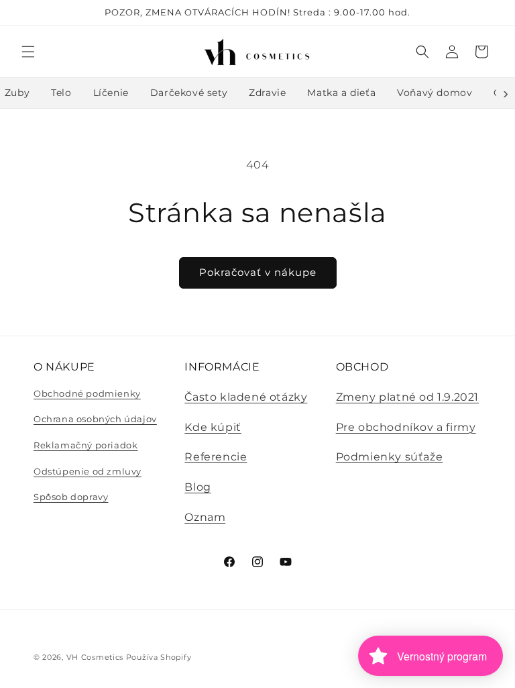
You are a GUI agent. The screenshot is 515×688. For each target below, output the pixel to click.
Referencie (215, 456)
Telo (61, 93)
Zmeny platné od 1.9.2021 (407, 397)
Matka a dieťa (341, 93)
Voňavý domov (434, 93)
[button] (28, 51)
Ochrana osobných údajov (95, 418)
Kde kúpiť (212, 427)
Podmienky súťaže (389, 456)
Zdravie (267, 93)
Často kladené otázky (245, 397)
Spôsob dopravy (71, 496)
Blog (197, 487)
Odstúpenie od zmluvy (87, 471)
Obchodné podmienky (87, 393)
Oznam (204, 517)
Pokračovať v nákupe (258, 272)
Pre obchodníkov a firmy (406, 427)
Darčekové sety (188, 93)
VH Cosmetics (94, 657)
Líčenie (111, 93)
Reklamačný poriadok (85, 445)
